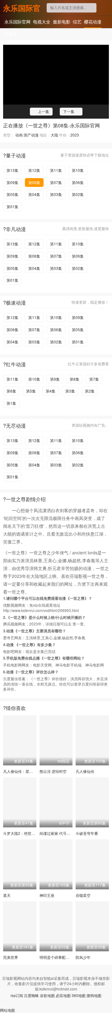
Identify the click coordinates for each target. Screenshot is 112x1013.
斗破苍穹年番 (87, 833)
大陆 (54, 134)
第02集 (78, 194)
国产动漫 (31, 134)
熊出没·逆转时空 (53, 771)
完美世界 (10, 957)
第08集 (34, 182)
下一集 (69, 111)
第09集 (12, 182)
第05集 (12, 194)
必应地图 (63, 995)
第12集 (34, 170)
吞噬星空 (83, 895)
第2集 (90, 390)
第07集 (56, 182)
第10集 (78, 170)
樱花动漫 (92, 21)
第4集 (50, 390)
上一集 (43, 111)
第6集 (11, 390)
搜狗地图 (93, 995)
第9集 (55, 379)
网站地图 (7, 1010)
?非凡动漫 (14, 229)
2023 (74, 134)
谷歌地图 (47, 995)
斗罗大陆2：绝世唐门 (21, 833)
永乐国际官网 (21, 8)
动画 (19, 134)
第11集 (56, 170)
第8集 (74, 379)
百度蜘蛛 (31, 995)
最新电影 (61, 21)
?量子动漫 (14, 155)
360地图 (79, 995)
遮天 (7, 895)
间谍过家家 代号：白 (57, 833)
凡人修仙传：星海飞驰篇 (23, 771)
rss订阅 (17, 995)
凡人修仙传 (85, 771)
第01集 (12, 206)
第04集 (34, 194)
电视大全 (41, 21)
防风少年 (83, 957)
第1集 (11, 403)
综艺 (77, 21)
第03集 (56, 194)
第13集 (12, 170)
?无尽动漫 (14, 425)
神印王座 (47, 895)
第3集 (70, 390)
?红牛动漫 (14, 364)
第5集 (31, 390)
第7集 (94, 379)
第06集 (78, 182)
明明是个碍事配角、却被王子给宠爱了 (71, 957)
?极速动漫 (14, 302)
